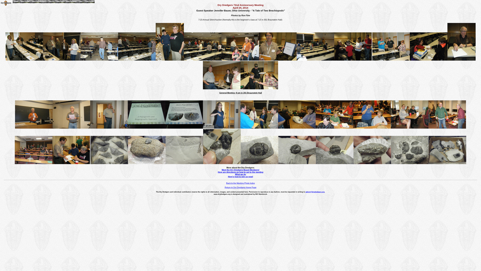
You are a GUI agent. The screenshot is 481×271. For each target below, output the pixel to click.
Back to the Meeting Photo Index (240, 183)
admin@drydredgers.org (315, 192)
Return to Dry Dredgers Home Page (240, 187)
